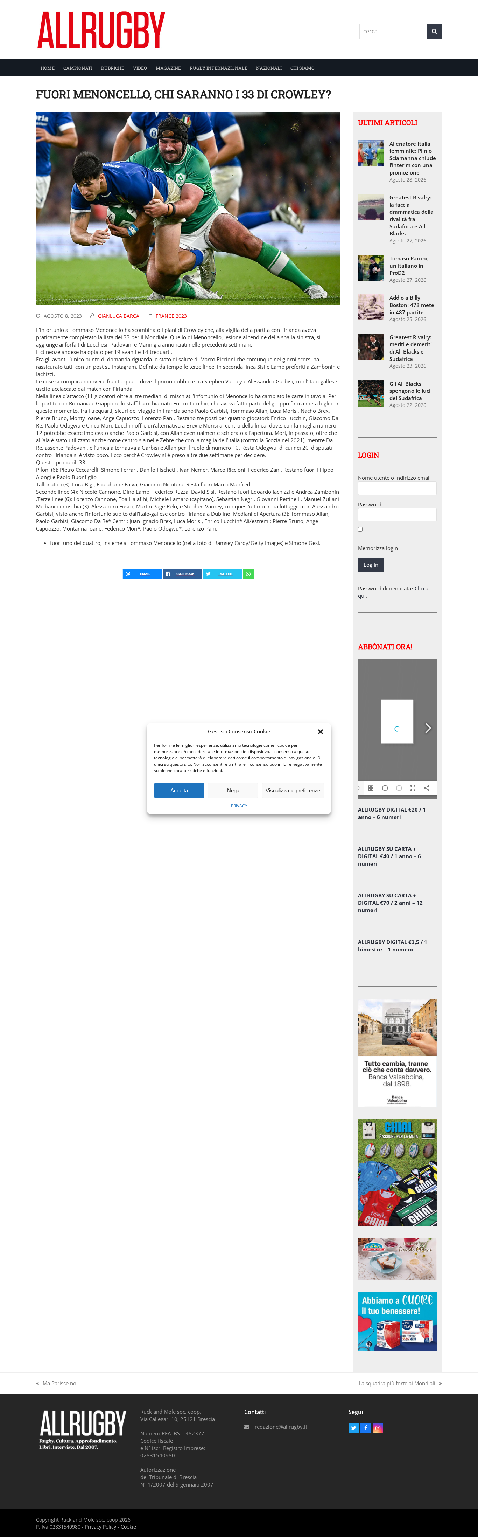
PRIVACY (239, 806)
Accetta (179, 790)
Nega (233, 790)
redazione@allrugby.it (281, 1426)
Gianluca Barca (118, 316)
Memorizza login (378, 548)
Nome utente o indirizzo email (394, 477)
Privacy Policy (100, 1526)
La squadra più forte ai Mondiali (397, 1383)
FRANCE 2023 (171, 316)
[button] (320, 731)
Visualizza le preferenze (293, 790)
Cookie (128, 1526)
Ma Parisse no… (58, 1383)
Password (369, 504)
